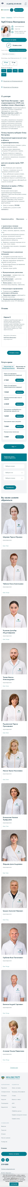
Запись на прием (19, 10)
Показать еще (14, 1068)
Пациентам (15, 1084)
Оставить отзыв (17, 45)
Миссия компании (5, 1138)
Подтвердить (10, 487)
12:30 (4, 70)
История (3, 1134)
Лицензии (3, 1130)
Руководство (4, 1142)
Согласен (14, 1184)
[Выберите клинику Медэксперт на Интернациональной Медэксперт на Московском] (14, 478)
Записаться (20, 380)
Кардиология (4, 1107)
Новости (14, 1107)
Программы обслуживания (18, 1092)
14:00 (15, 70)
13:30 (9, 70)
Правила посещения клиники (19, 1115)
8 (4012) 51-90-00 (14, 4)
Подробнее (20, 1181)
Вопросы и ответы (16, 1099)
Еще (13, 446)
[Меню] (25, 3)
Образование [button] (20, 219)
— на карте (24, 58)
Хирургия (3, 1099)
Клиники (4, 1148)
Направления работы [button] (7, 219)
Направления (5, 1084)
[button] (14, 457)
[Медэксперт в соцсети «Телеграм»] (7, 1160)
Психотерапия (4, 1103)
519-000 (4, 1164)
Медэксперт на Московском (8, 54)
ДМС (13, 1103)
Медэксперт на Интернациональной (18, 50)
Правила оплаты (16, 1119)
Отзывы (14, 1095)
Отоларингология (5, 1092)
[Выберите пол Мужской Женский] (14, 473)
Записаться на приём (10, 40)
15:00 (4, 74)
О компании (5, 1123)
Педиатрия (4, 1088)
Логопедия (3, 1095)
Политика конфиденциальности (8, 1169)
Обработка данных (16, 1111)
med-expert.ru (4, 209)
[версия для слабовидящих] (3, 3)
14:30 (21, 70)
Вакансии (3, 1126)
